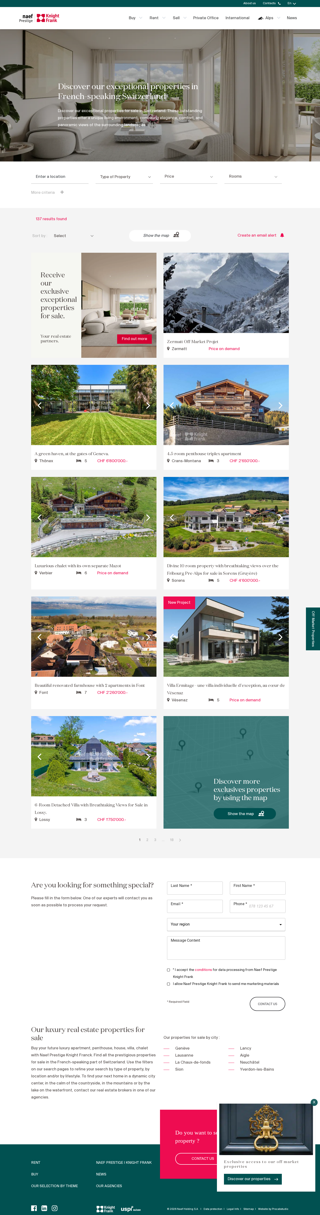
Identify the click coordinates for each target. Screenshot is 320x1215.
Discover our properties (249, 1179)
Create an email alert (257, 235)
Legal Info (233, 1209)
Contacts (269, 3)
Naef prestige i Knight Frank (124, 1163)
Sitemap (248, 1209)
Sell (176, 18)
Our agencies (109, 1186)
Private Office (206, 18)
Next (148, 405)
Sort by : (39, 236)
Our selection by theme (54, 1186)
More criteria (43, 192)
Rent (154, 18)
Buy (132, 18)
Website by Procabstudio (273, 1209)
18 (172, 840)
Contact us (203, 1159)
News (292, 18)
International (237, 18)
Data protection (213, 1209)
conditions (203, 970)
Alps (269, 18)
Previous (39, 405)
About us (249, 3)
